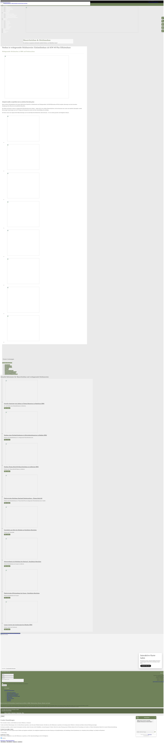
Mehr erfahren (7, 408)
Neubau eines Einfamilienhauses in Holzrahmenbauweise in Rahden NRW (25, 435)
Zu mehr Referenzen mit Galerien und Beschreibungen (10, 633)
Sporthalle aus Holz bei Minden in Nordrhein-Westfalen (20, 530)
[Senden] (155, 732)
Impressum (3, 740)
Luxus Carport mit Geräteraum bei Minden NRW (18, 624)
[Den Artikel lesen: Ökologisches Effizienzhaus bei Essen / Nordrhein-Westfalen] (22, 590)
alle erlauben (3, 741)
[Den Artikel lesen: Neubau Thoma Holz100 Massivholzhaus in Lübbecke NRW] (22, 464)
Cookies (2, 716)
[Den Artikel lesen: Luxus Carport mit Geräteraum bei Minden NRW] (22, 622)
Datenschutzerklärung (10, 740)
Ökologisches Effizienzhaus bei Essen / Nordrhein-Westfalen (22, 593)
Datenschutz (150, 734)
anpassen (15, 741)
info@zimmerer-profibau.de (153, 2)
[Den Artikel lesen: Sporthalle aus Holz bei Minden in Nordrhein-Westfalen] (22, 527)
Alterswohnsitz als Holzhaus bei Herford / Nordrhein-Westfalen (22, 561)
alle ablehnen (9, 741)
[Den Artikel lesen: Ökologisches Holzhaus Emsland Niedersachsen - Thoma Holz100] (22, 495)
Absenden (4, 685)
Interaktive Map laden (145, 665)
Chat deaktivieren (146, 735)
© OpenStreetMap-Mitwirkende (11, 668)
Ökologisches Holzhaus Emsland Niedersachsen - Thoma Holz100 (23, 498)
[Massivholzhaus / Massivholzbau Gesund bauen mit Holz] (15, 3)
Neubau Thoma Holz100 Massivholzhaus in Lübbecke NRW (21, 466)
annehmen (20, 741)
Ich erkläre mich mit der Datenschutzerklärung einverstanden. (15, 683)
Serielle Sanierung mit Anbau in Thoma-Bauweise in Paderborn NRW (24, 403)
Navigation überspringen (5, 2)
